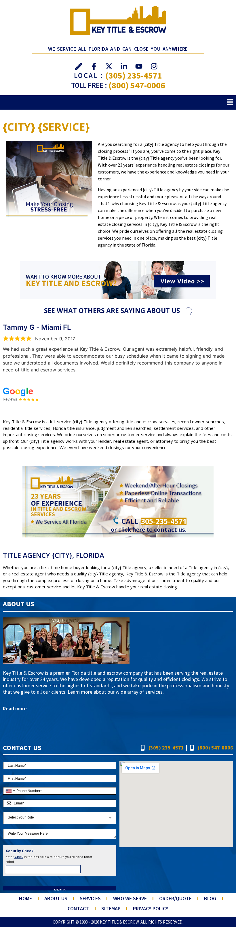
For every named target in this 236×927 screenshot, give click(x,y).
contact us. (170, 529)
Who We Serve (130, 898)
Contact (78, 908)
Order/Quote (175, 898)
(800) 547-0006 (137, 85)
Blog (210, 898)
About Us (55, 898)
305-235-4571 (163, 521)
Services (90, 898)
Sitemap (111, 908)
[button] (230, 102)
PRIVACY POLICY (150, 908)
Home (25, 898)
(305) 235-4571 (133, 75)
